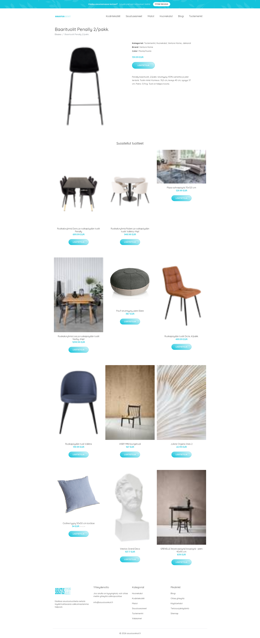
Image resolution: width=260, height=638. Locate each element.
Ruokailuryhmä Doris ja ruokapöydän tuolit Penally (78, 230)
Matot (151, 16)
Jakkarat (187, 43)
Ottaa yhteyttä (177, 598)
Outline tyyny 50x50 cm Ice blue (79, 523)
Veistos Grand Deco (130, 548)
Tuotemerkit (195, 16)
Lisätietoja (143, 65)
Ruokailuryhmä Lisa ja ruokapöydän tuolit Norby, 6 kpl (78, 337)
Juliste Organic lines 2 (181, 444)
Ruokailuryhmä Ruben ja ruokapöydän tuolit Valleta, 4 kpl (130, 230)
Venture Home (175, 43)
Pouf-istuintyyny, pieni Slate (130, 310)
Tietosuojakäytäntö (180, 608)
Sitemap (174, 613)
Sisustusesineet (134, 16)
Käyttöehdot (177, 603)
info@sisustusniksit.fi (103, 602)
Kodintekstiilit (113, 16)
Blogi (181, 16)
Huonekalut (166, 16)
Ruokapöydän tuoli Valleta (78, 444)
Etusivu (58, 34)
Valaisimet (137, 618)
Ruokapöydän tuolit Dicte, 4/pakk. (181, 336)
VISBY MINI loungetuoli (130, 444)
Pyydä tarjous (161, 4)
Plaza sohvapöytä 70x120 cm (181, 187)
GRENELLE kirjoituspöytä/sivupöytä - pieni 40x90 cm (181, 550)
